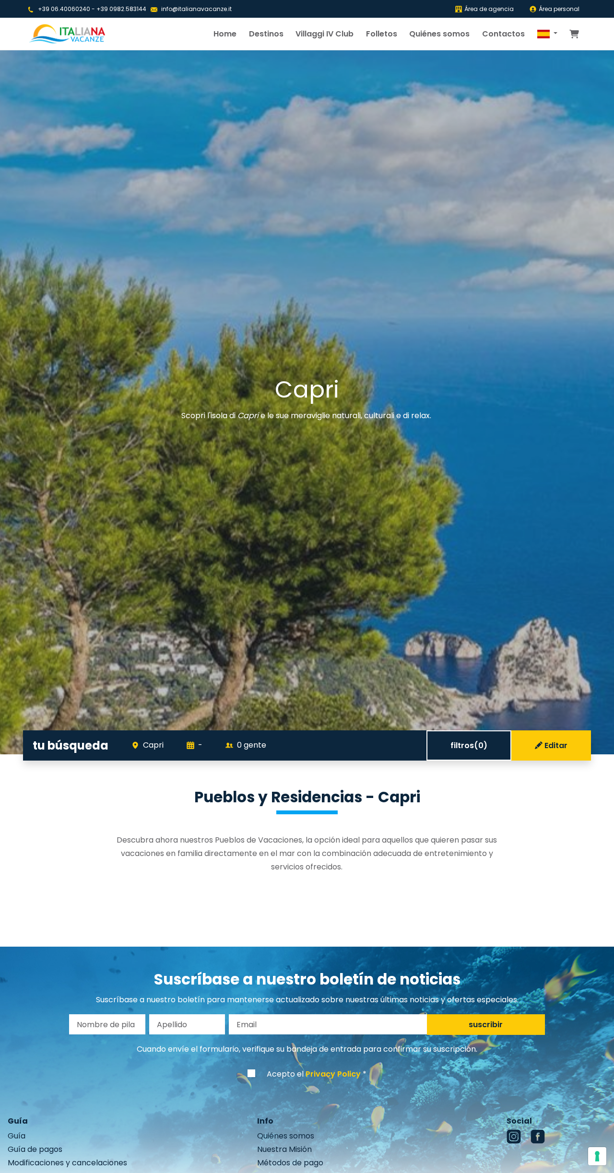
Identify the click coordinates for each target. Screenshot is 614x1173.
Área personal (559, 9)
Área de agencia (489, 9)
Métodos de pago (290, 1162)
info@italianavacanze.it (196, 9)
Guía (16, 1135)
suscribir (486, 1024)
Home (224, 33)
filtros (468, 745)
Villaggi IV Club (324, 33)
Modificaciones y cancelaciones (67, 1162)
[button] (547, 34)
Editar (555, 745)
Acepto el (314, 1073)
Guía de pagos (35, 1149)
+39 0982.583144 (121, 9)
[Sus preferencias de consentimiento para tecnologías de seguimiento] (597, 1156)
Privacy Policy (333, 1073)
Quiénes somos (439, 33)
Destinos (266, 33)
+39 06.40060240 (64, 9)
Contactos (503, 33)
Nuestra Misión (284, 1149)
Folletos (381, 33)
